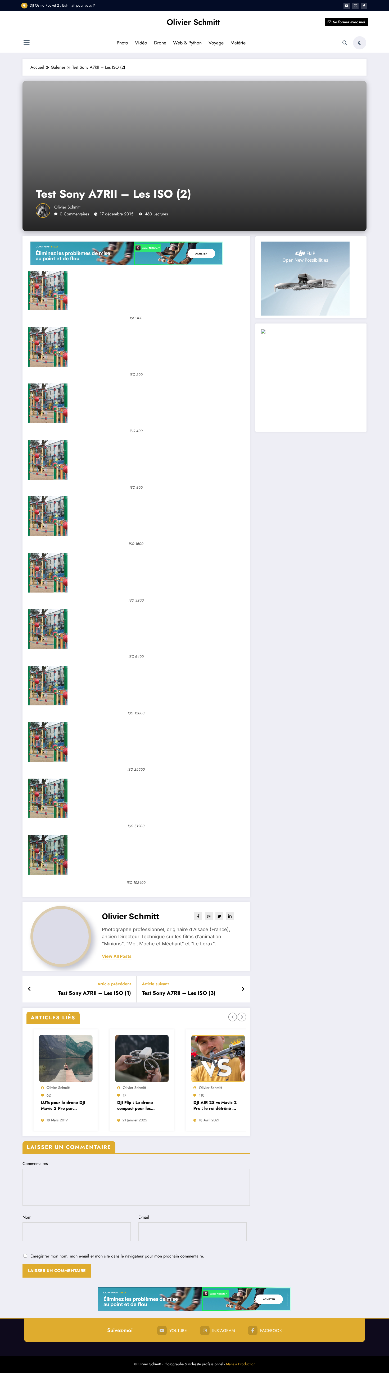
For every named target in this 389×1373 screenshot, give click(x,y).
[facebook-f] (364, 6)
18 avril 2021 (127, 1120)
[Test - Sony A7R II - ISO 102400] (136, 855)
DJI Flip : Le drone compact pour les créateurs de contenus (57, 1106)
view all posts (117, 956)
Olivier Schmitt (193, 22)
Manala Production (240, 1364)
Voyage (216, 42)
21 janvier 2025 (52, 1120)
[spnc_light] (359, 42)
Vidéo (141, 42)
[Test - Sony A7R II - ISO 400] (136, 403)
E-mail (143, 1217)
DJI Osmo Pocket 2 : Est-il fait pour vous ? (208, 1105)
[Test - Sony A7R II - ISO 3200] (136, 573)
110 (119, 1095)
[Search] (344, 43)
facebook (271, 1331)
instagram (223, 1331)
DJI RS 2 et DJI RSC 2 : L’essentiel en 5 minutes (66, 5)
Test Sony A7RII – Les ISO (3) (178, 993)
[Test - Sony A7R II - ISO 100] (136, 290)
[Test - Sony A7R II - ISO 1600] (136, 516)
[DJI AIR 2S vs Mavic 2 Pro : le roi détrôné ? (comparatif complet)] (136, 1058)
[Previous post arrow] (29, 989)
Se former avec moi (349, 22)
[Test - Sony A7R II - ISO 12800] (136, 685)
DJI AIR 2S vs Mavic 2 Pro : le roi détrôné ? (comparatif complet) (133, 1106)
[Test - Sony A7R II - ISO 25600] (136, 742)
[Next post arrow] (243, 989)
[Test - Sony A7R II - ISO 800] (136, 460)
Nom (26, 1217)
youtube (178, 1331)
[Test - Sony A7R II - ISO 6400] (136, 629)
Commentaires (35, 1164)
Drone (160, 42)
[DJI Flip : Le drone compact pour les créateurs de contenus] (60, 1058)
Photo (122, 42)
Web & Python (187, 42)
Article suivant (155, 983)
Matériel (238, 42)
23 (195, 1095)
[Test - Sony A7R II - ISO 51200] (136, 798)
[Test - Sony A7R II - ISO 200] (136, 347)
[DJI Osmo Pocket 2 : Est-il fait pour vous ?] (212, 1058)
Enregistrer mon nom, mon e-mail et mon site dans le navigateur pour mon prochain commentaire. (117, 1256)
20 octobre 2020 (207, 1120)
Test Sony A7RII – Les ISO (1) (94, 993)
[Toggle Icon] (26, 43)
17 (42, 1095)
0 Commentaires (74, 214)
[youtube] (346, 6)
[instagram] (355, 6)
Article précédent (114, 983)
